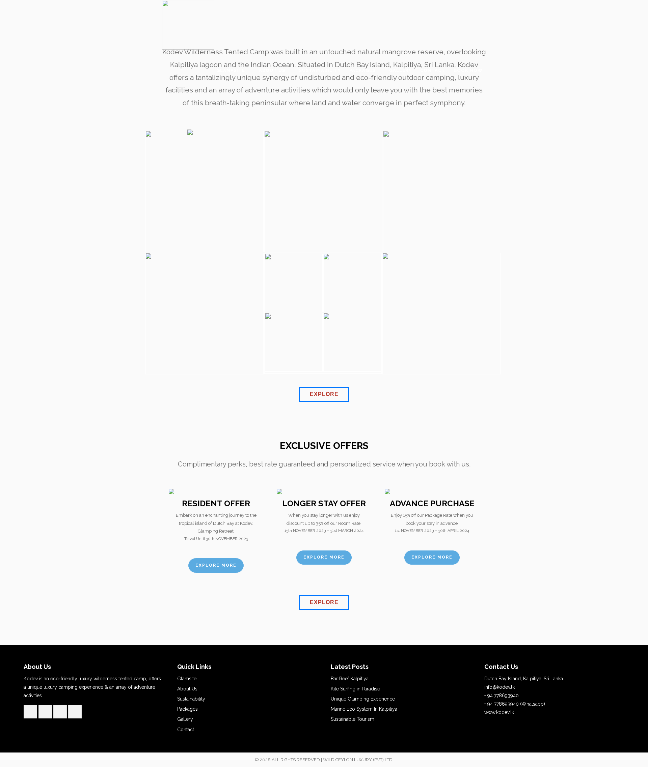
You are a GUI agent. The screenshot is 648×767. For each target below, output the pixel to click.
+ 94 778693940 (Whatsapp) (514, 704)
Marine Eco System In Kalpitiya (364, 709)
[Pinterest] (60, 712)
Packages (187, 709)
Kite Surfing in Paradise (355, 688)
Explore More (216, 565)
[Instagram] (75, 712)
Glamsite (186, 678)
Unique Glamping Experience (363, 699)
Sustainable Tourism (352, 719)
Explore (324, 394)
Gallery (185, 719)
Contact (185, 729)
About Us (187, 688)
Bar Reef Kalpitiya (350, 678)
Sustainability (191, 699)
